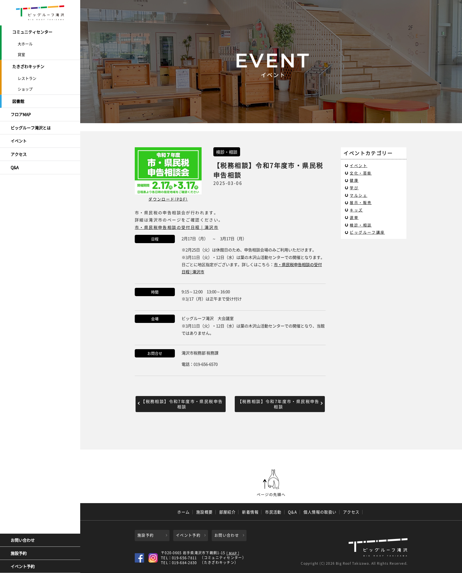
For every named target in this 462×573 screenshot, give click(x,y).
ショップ (25, 89)
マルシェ (358, 195)
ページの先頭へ (271, 483)
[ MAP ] (233, 553)
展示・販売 (361, 202)
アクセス (19, 154)
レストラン (27, 78)
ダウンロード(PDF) (168, 199)
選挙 (354, 217)
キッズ (356, 210)
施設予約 (19, 553)
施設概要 (204, 512)
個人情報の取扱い (320, 512)
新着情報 (250, 512)
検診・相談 (361, 225)
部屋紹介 (227, 512)
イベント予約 (23, 566)
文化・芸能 (361, 173)
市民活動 (273, 512)
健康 (354, 180)
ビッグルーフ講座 (367, 232)
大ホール (25, 43)
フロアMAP (21, 114)
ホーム (183, 512)
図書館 (18, 101)
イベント (19, 141)
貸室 (21, 54)
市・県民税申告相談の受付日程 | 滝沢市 (176, 227)
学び (354, 187)
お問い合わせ (23, 540)
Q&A (15, 167)
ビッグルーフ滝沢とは (31, 128)
